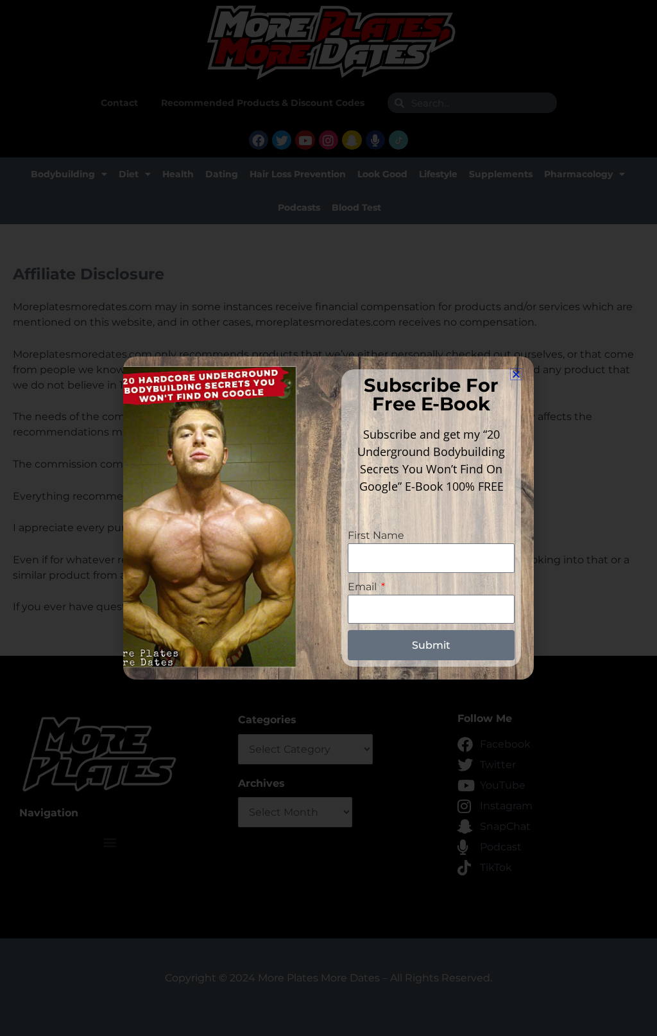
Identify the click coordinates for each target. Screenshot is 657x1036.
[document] (328, 518)
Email (363, 587)
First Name (376, 535)
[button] (516, 374)
